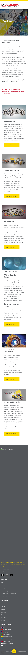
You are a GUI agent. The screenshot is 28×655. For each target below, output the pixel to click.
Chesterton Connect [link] (9, 411)
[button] (2, 652)
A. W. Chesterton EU (6, 569)
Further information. (11, 145)
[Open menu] (14, 651)
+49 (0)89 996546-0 (5, 571)
